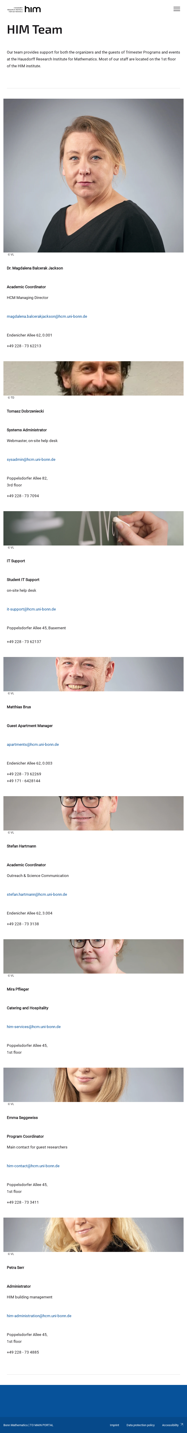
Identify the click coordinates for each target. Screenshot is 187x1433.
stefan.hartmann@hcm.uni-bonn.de (37, 894)
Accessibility (170, 1425)
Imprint (114, 1425)
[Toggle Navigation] (177, 9)
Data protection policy (141, 1425)
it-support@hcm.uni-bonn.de (31, 609)
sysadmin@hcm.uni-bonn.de (31, 459)
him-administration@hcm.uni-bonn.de (39, 1316)
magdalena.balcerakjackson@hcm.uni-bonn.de (47, 316)
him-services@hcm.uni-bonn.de (34, 1026)
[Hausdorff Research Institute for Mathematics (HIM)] (23, 9)
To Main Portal (41, 1425)
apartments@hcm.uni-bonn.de (33, 744)
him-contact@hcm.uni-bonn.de (33, 1166)
